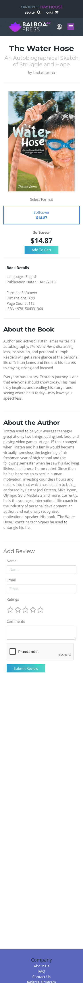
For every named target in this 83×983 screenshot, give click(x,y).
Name (12, 560)
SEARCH (30, 12)
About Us (41, 966)
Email (11, 580)
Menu (72, 27)
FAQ (41, 971)
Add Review (19, 551)
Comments (16, 621)
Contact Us (41, 976)
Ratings (13, 599)
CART (50, 12)
